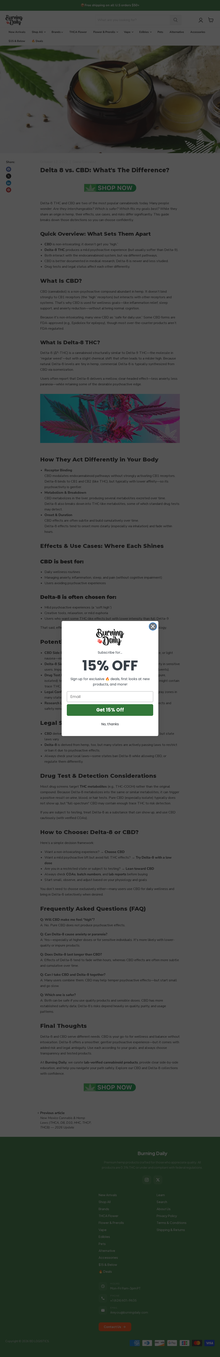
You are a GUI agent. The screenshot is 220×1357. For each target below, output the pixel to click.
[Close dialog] (153, 626)
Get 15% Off (110, 710)
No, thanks (110, 724)
